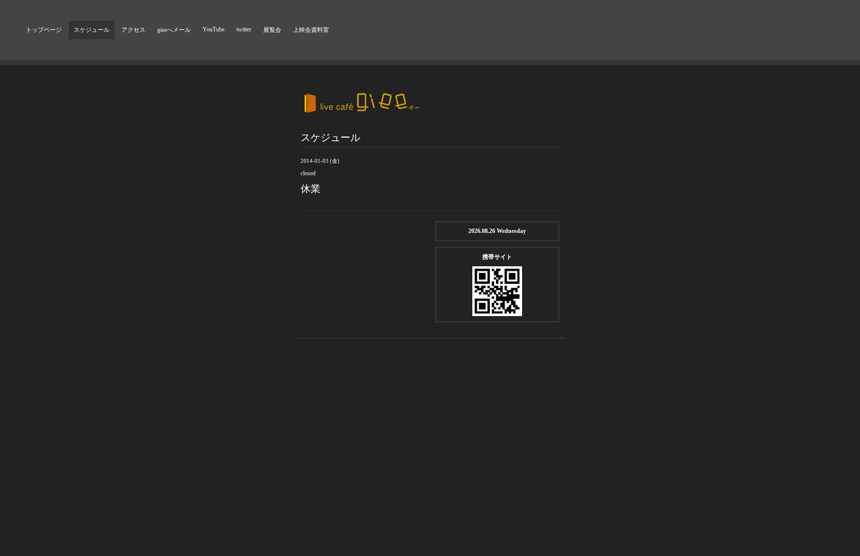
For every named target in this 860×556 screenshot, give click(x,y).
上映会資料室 (311, 29)
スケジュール (91, 29)
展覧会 (272, 29)
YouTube (213, 29)
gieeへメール (174, 29)
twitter (243, 29)
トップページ (44, 29)
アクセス (133, 29)
